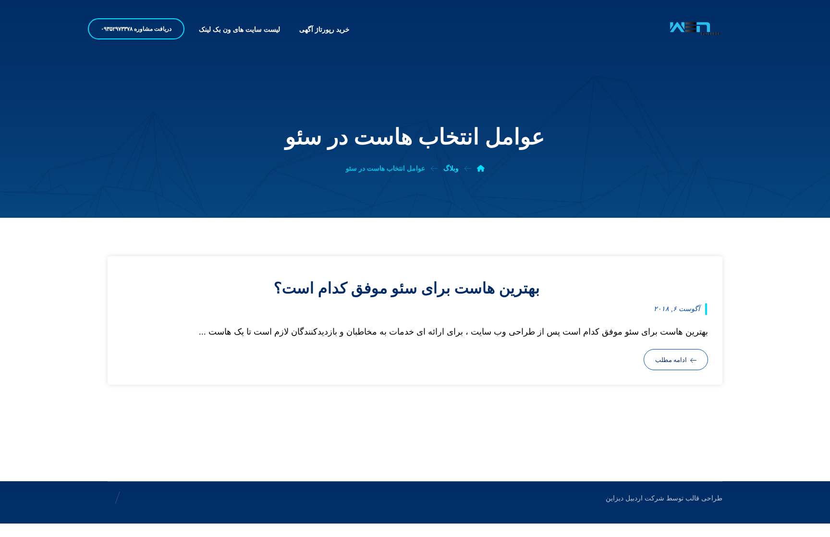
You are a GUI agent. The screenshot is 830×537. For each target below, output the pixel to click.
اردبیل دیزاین (624, 498)
